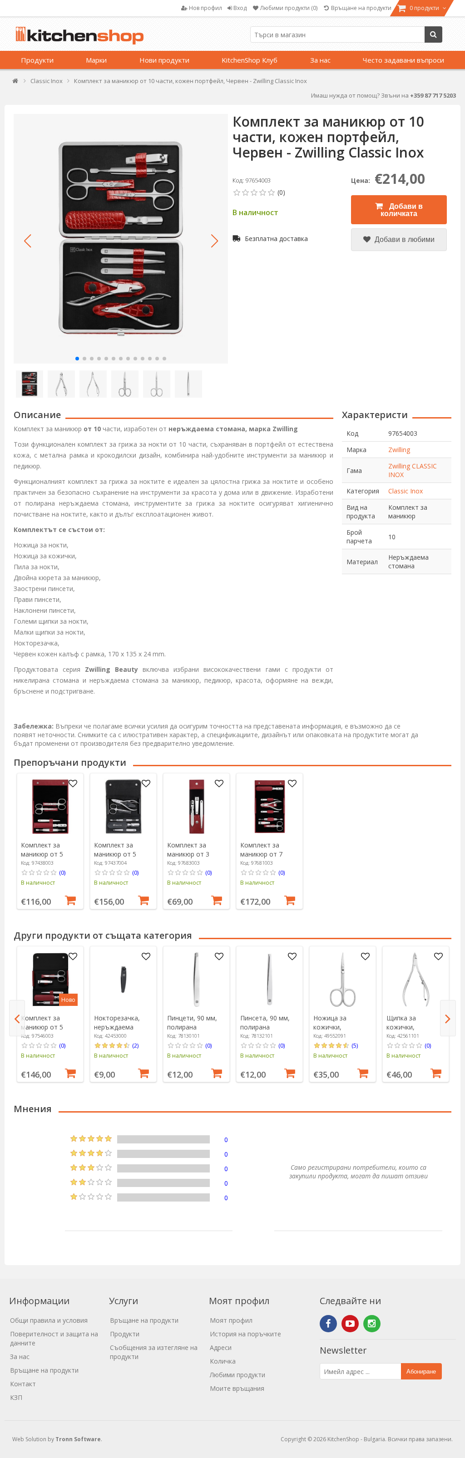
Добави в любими (404, 239)
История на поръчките (245, 1334)
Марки (96, 59)
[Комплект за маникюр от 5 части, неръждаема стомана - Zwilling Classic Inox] (123, 806)
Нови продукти (164, 59)
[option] (50, 841)
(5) (354, 1045)
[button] (27, 241)
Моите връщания (237, 1388)
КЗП (16, 1397)
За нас (320, 59)
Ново (68, 1000)
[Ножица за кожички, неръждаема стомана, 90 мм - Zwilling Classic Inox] (342, 979)
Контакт (23, 1383)
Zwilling (399, 449)
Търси (433, 34)
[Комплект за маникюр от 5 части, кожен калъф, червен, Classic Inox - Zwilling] (50, 806)
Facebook (328, 1323)
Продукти (37, 59)
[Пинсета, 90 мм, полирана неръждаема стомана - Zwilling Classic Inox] (269, 979)
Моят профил (231, 1320)
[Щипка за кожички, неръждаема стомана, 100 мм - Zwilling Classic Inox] (415, 979)
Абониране (421, 1371)
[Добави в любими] (73, 784)
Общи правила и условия (49, 1320)
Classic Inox (405, 491)
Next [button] (448, 1018)
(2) (135, 1045)
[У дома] (15, 83)
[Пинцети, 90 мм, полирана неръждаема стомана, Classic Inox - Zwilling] (196, 979)
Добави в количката (402, 209)
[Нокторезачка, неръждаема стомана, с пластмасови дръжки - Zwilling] (123, 979)
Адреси (221, 1347)
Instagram (372, 1323)
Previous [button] (17, 1018)
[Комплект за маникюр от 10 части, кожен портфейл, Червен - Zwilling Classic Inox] (121, 239)
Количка (223, 1361)
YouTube (350, 1323)
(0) (62, 872)
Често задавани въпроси (403, 59)
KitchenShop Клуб (249, 59)
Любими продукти (237, 1374)
